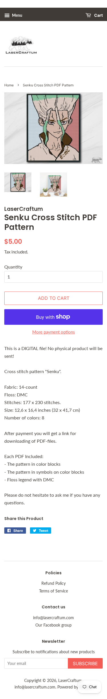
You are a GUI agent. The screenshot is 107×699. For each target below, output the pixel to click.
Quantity (13, 266)
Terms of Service (53, 591)
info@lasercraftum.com (53, 617)
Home (9, 85)
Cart (98, 15)
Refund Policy (53, 583)
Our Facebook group (53, 625)
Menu (16, 15)
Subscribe (85, 663)
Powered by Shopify (75, 687)
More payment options (53, 331)
